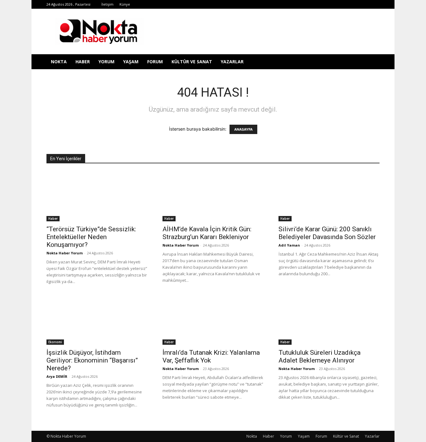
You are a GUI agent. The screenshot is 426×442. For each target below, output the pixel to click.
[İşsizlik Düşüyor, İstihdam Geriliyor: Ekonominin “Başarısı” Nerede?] (97, 320)
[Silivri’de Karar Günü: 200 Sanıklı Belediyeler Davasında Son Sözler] (329, 196)
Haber (82, 62)
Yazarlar (232, 62)
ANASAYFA (243, 129)
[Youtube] (354, 4)
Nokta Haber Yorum (64, 253)
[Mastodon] (375, 4)
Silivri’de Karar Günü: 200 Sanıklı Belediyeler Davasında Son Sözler (327, 233)
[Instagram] (313, 4)
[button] (372, 62)
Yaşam (130, 62)
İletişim (107, 4)
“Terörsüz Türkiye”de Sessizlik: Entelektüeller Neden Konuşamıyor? (91, 236)
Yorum (106, 62)
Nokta (59, 62)
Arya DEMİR (56, 376)
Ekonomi (55, 342)
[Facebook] (292, 4)
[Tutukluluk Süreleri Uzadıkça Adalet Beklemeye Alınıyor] (329, 320)
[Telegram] (323, 4)
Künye (124, 4)
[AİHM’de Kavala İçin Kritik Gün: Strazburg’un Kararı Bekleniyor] (213, 196)
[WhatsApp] (344, 4)
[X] (333, 4)
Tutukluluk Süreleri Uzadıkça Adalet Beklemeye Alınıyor (319, 356)
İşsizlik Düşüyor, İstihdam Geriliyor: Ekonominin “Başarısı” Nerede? (92, 360)
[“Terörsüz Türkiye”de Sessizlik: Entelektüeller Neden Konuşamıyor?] (97, 196)
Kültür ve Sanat (192, 62)
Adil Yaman (289, 245)
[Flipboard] (302, 4)
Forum (155, 62)
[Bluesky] (364, 4)
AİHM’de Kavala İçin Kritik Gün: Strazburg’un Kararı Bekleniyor (206, 233)
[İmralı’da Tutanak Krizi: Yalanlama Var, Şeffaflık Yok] (213, 320)
